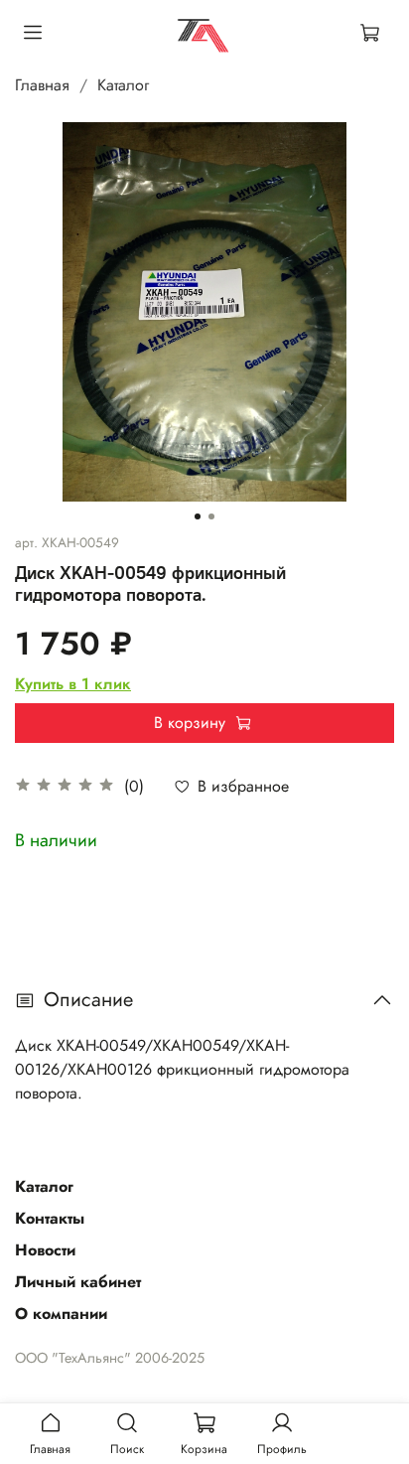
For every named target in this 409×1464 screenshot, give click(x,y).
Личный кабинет (78, 1281)
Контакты (49, 1218)
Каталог (123, 84)
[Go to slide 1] (198, 516)
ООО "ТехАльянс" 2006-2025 (109, 1358)
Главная (42, 84)
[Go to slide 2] (211, 516)
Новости (45, 1250)
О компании (61, 1313)
